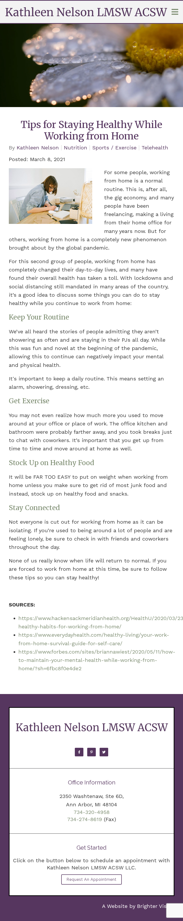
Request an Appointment (91, 879)
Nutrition (75, 147)
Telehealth (155, 147)
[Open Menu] (175, 12)
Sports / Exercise (114, 147)
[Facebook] (79, 752)
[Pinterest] (91, 752)
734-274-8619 (84, 819)
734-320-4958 (92, 812)
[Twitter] (104, 752)
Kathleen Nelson (38, 147)
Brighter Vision (155, 906)
